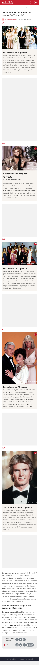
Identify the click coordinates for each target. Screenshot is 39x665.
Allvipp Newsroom (11, 19)
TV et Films (11, 7)
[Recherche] (31, 2)
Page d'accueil (5, 7)
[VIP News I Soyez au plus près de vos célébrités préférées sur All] (16, 2)
